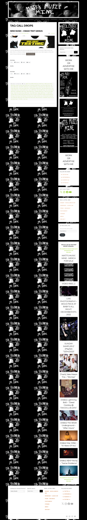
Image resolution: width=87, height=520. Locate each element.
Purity (16, 99)
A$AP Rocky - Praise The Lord (44, 91)
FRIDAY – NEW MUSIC (45, 19)
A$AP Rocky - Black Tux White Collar (18, 85)
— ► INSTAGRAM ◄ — (65, 177)
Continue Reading (31, 54)
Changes (44, 94)
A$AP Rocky (36, 83)
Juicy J (41, 96)
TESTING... (21, 99)
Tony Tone (25, 99)
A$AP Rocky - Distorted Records (39, 86)
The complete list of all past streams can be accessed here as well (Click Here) (69, 250)
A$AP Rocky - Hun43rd (18, 89)
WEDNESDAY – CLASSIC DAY (34, 19)
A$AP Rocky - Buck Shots (40, 85)
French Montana (23, 96)
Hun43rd (38, 96)
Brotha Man (25, 94)
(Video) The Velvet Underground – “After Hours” (68, 425)
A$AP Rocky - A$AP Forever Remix (45, 83)
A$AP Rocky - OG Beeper (34, 91)
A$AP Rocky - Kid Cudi (36, 89)
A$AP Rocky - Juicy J (27, 89)
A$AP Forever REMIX (30, 83)
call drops (35, 94)
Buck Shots (30, 94)
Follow (62, 234)
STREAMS (60, 19)
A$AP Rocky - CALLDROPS (18, 86)
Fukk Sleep (29, 96)
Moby (37, 97)
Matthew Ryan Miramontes (30, 97)
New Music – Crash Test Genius (26, 31)
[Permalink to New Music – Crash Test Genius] (32, 42)
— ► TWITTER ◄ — (64, 174)
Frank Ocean (17, 96)
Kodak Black (15, 97)
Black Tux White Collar (19, 94)
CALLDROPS (39, 94)
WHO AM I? (70, 19)
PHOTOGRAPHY (54, 19)
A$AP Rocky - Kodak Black (16, 91)
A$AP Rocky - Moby (25, 91)
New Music (40, 97)
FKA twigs (13, 96)
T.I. (18, 99)
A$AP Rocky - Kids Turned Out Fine (47, 89)
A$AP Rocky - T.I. (44, 93)
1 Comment (52, 33)
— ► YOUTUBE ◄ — (64, 182)
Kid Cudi (45, 96)
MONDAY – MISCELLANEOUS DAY (20, 19)
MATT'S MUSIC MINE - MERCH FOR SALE (69, 258)
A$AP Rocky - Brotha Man (30, 85)
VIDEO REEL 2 (68, 283)
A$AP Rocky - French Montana (30, 88)
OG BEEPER (45, 97)
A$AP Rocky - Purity (28, 93)
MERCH (65, 19)
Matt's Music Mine (25, 33)
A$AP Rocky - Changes (28, 86)
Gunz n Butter (33, 96)
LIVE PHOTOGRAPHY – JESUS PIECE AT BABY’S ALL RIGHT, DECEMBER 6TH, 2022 (68, 306)
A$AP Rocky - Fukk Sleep (41, 88)
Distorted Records (49, 94)
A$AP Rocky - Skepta (36, 93)
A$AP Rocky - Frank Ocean (19, 88)
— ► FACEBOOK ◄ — (65, 180)
